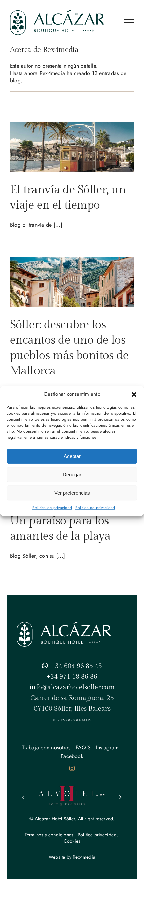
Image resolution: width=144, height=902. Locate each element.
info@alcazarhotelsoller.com (72, 687)
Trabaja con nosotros (46, 747)
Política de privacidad (52, 508)
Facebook (72, 756)
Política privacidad (97, 834)
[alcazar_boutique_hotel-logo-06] (64, 624)
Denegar (72, 474)
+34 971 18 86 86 (72, 677)
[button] (134, 394)
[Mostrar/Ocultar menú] (129, 22)
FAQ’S (83, 747)
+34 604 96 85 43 (76, 666)
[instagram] (72, 768)
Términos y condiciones (49, 834)
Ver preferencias (72, 493)
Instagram (107, 747)
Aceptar (72, 456)
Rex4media (84, 857)
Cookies (72, 841)
